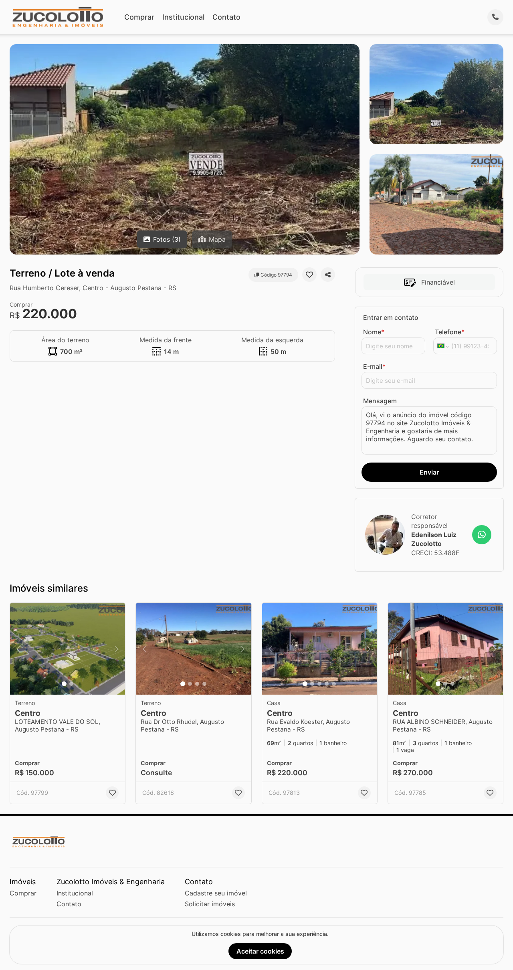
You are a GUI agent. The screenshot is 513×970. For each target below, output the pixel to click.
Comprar (139, 17)
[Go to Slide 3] (197, 684)
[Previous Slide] (18, 649)
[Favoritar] (309, 274)
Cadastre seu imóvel (216, 893)
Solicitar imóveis (210, 904)
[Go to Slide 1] (64, 683)
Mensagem (380, 401)
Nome (373, 332)
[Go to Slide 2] (71, 684)
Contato (226, 17)
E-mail (374, 366)
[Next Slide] (116, 649)
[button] (67, 649)
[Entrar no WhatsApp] (481, 534)
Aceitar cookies (260, 951)
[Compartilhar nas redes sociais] (328, 274)
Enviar (429, 472)
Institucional (183, 17)
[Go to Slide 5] (334, 684)
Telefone (450, 332)
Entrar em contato (390, 317)
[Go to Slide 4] (204, 684)
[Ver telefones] (495, 17)
